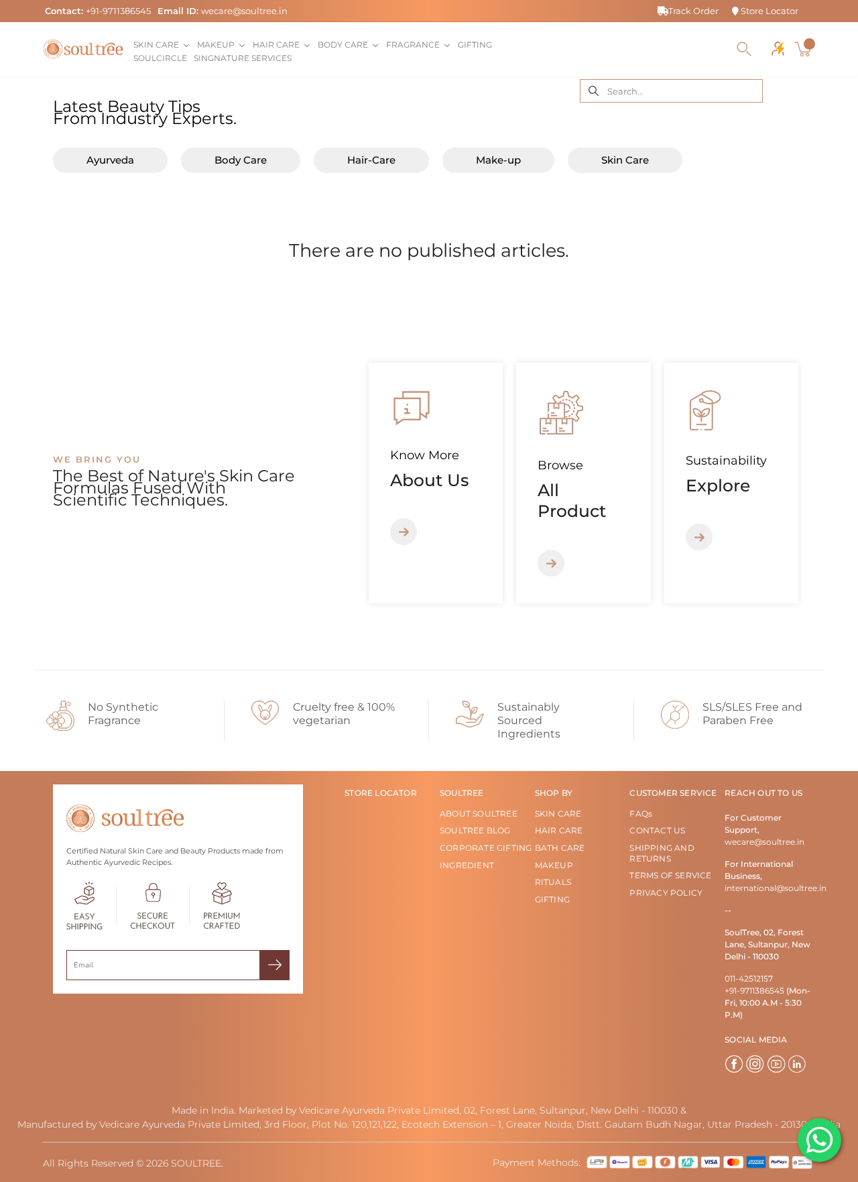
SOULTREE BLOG (475, 830)
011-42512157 (749, 978)
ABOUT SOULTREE (478, 814)
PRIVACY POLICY (665, 893)
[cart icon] (804, 49)
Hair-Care (371, 160)
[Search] (744, 49)
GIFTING (552, 899)
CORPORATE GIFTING (486, 848)
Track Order (693, 10)
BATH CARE (560, 848)
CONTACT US (657, 830)
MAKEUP (554, 865)
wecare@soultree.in (244, 10)
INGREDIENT (467, 865)
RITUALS (553, 882)
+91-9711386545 (118, 10)
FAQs (640, 814)
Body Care (240, 160)
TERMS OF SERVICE (670, 875)
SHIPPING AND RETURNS (661, 853)
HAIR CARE (559, 830)
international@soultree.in (775, 888)
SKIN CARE (558, 814)
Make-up (498, 160)
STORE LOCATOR (381, 793)
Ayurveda (110, 160)
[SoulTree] (83, 49)
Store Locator (768, 10)
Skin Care (625, 160)
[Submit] (274, 965)
